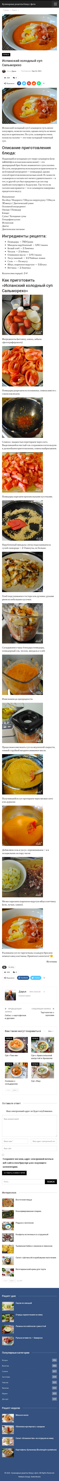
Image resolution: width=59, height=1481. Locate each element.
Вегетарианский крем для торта (31, 1269)
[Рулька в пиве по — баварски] (8, 1341)
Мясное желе (22, 1415)
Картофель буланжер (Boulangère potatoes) (36, 1450)
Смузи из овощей (24, 1303)
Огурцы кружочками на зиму (29, 1315)
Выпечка (5, 1366)
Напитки (5, 1388)
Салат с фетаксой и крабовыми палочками (36, 1258)
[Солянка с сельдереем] (16, 1070)
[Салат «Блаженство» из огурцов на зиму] (8, 1441)
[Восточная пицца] (8, 1202)
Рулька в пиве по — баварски (29, 1338)
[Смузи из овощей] (8, 1306)
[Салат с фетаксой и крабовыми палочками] (8, 1260)
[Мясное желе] (8, 1418)
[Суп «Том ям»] (16, 1045)
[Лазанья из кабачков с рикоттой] (8, 1329)
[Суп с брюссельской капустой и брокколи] (42, 1045)
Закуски (5, 1382)
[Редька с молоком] (8, 1226)
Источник (52, 961)
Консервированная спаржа (28, 1211)
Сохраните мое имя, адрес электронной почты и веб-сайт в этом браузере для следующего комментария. (28, 1162)
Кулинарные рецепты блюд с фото (19, 4)
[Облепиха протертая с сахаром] (8, 1429)
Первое (6, 55)
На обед (11, 967)
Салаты (5, 1371)
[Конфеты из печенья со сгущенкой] (8, 1237)
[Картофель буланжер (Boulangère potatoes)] (8, 1453)
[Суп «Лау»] (42, 1070)
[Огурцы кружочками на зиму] (8, 1317)
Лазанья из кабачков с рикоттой (31, 1326)
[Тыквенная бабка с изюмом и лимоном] (8, 1249)
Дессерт (5, 1399)
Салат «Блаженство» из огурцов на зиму (35, 1438)
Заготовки (6, 1377)
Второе (5, 1360)
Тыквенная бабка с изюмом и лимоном (34, 1246)
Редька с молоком (25, 1223)
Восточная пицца (24, 1200)
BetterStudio (36, 1477)
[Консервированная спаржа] (8, 1214)
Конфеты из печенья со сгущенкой (32, 1234)
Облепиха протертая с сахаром (30, 1427)
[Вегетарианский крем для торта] (8, 1272)
